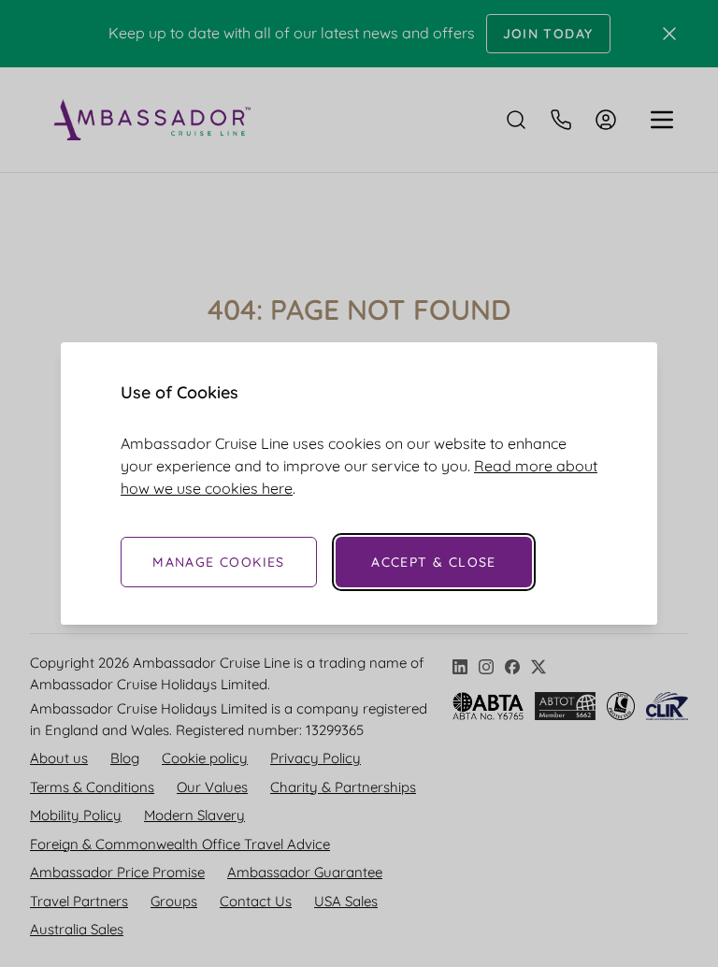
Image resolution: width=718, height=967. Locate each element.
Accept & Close (433, 562)
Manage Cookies (218, 562)
